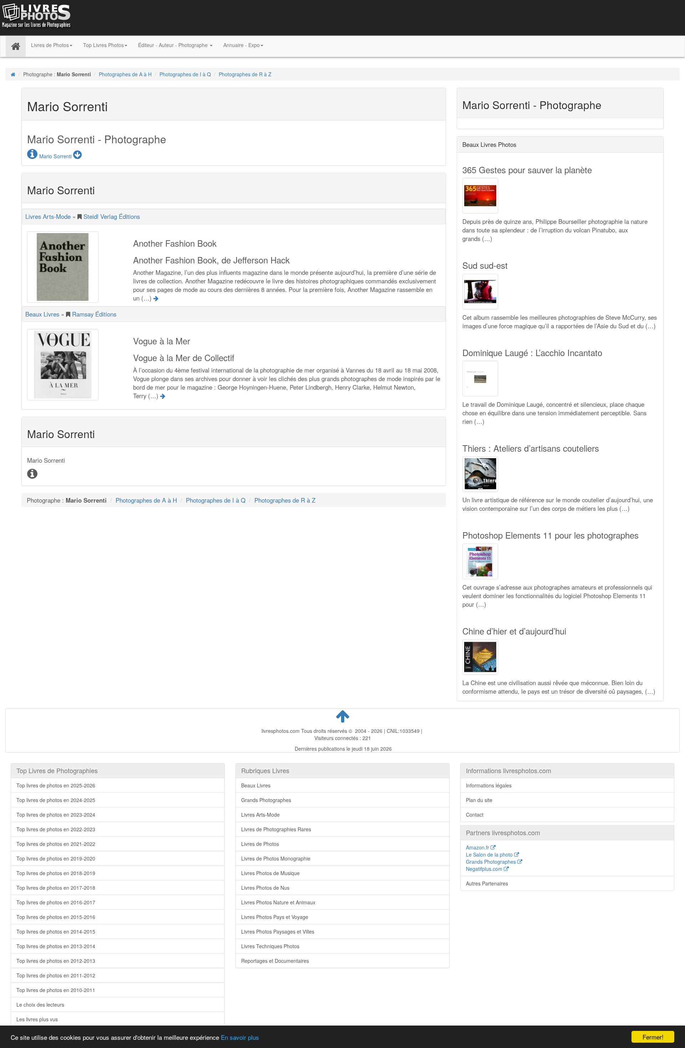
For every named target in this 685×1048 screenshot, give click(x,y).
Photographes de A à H (125, 74)
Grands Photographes (266, 799)
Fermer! (653, 1036)
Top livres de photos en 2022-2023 (55, 829)
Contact (474, 814)
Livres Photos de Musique (270, 873)
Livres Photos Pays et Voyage (274, 916)
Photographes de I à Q (185, 74)
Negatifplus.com (485, 868)
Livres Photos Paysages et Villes (277, 931)
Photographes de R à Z (245, 74)
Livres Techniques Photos (270, 946)
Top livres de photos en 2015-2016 (55, 916)
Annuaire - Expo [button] (241, 44)
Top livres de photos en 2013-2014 (55, 946)
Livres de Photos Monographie (275, 858)
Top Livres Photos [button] (103, 44)
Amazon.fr (478, 847)
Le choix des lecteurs (40, 1004)
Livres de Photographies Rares (276, 829)
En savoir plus (240, 1037)
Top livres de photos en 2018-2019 (55, 873)
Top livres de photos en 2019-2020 (55, 858)
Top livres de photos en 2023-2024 (55, 814)
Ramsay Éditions (94, 314)
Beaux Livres (42, 314)
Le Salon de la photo (490, 854)
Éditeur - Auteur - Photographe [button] (173, 44)
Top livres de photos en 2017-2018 (55, 887)
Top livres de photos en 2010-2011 (55, 989)
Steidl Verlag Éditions (111, 216)
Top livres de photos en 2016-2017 (55, 902)
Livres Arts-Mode (48, 216)
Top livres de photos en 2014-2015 (55, 931)
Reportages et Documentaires (275, 960)
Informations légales (489, 785)
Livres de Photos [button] (50, 44)
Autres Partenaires (487, 883)
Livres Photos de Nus (265, 887)
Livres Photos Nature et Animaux (278, 902)
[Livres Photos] (35, 17)
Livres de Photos (260, 843)
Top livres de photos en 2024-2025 (55, 799)
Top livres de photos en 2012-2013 (55, 960)
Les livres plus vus (37, 1019)
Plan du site (479, 799)
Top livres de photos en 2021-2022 (55, 843)
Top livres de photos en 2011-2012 (55, 975)
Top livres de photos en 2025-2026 (55, 785)
